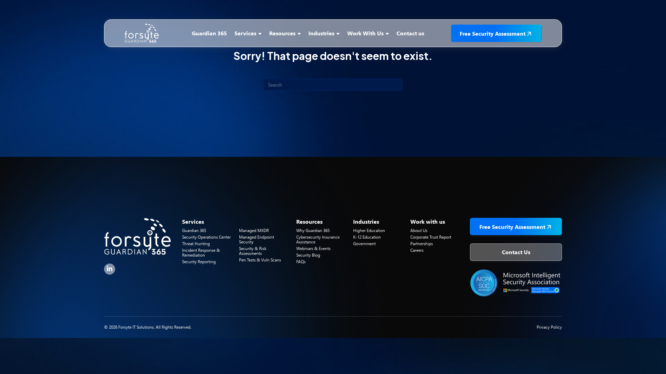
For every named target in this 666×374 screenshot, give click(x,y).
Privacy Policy (549, 327)
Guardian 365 (194, 230)
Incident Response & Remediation (201, 253)
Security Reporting (199, 261)
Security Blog (308, 255)
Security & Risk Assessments (252, 251)
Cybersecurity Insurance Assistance (318, 239)
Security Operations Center (206, 237)
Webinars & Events (313, 248)
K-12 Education (367, 237)
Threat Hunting (196, 243)
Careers (417, 250)
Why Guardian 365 (313, 230)
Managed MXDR (254, 230)
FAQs (301, 261)
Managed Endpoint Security (256, 239)
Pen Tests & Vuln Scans (260, 259)
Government (364, 243)
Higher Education (369, 230)
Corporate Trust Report (430, 237)
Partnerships (421, 243)
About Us (418, 230)
